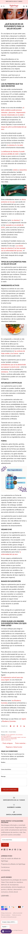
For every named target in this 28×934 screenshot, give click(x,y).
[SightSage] (14, 6)
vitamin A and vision (21, 737)
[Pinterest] (15, 849)
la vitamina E (16, 220)
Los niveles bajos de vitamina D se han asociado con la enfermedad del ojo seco (13, 248)
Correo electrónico (6, 769)
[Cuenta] (23, 6)
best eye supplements (10, 734)
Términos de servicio (16, 915)
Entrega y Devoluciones (6, 913)
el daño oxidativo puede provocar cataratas (12, 110)
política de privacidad (17, 913)
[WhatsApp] (18, 849)
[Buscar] (4, 6)
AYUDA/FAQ (5, 870)
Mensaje (3, 776)
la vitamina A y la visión (15, 145)
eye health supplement (6, 736)
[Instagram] (7, 849)
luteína (15, 170)
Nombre (3, 762)
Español (4, 926)
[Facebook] (4, 849)
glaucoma (12, 112)
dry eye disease (19, 734)
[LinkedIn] (20, 849)
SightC (24, 719)
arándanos (4, 372)
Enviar (5, 845)
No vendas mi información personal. (9, 917)
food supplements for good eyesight (9, 737)
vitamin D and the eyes (6, 740)
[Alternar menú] (1, 6)
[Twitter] (2, 849)
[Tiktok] (12, 849)
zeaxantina (23, 170)
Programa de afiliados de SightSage (13, 864)
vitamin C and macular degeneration (9, 738)
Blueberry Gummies (9, 721)
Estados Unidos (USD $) (8, 922)
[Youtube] (10, 849)
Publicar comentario (10, 789)
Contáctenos (5, 867)
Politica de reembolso (5, 915)
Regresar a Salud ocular (14, 747)
